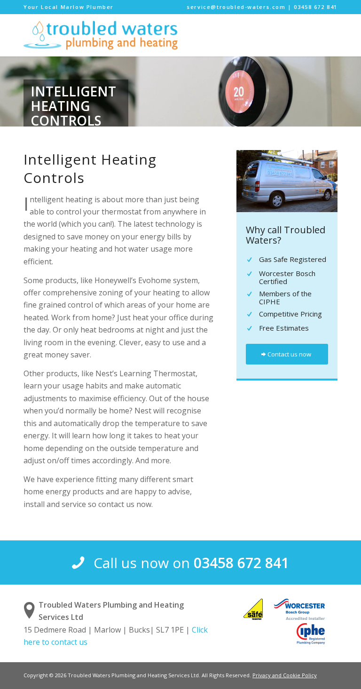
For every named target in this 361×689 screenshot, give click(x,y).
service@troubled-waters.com (236, 6)
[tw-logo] (101, 35)
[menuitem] (69, 7)
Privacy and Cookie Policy (284, 675)
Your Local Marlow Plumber (69, 6)
